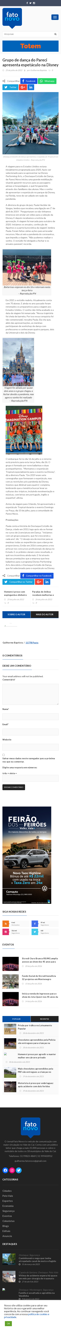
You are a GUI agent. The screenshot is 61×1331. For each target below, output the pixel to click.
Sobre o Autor (16, 614)
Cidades (7, 1190)
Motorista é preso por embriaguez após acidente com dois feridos (35, 1085)
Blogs (5, 1225)
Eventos (7, 1215)
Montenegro (35, 1290)
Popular (16, 1019)
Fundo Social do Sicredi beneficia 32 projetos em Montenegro (39, 977)
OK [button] (8, 1323)
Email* (5, 724)
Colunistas (8, 1220)
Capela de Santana (28, 1272)
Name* (5, 709)
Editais (6, 1231)
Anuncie (7, 1236)
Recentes (44, 1019)
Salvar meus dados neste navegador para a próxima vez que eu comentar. (28, 760)
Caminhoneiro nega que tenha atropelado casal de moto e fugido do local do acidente (37, 1261)
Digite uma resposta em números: (19, 767)
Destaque (23, 1255)
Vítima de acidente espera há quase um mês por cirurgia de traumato (38, 1277)
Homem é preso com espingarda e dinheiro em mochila (15, 595)
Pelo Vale (7, 1195)
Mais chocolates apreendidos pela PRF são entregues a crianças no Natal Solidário (35, 1071)
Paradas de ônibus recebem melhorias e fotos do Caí (43, 595)
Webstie (6, 739)
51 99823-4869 (28, 1156)
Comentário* (8, 679)
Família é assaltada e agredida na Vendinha (37, 1294)
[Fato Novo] (12, 18)
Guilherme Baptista (38, 70)
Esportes (7, 1200)
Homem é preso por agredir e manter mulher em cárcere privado (37, 1056)
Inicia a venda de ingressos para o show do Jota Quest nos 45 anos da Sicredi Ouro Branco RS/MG (40, 996)
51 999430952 (45, 1156)
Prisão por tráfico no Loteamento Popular (35, 1027)
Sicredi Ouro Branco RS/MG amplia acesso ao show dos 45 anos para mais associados (40, 961)
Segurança (8, 1210)
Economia (8, 1205)
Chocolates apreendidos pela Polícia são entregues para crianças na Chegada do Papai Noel (36, 1043)
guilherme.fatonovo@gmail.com (30, 1160)
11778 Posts (32, 642)
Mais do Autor (44, 614)
